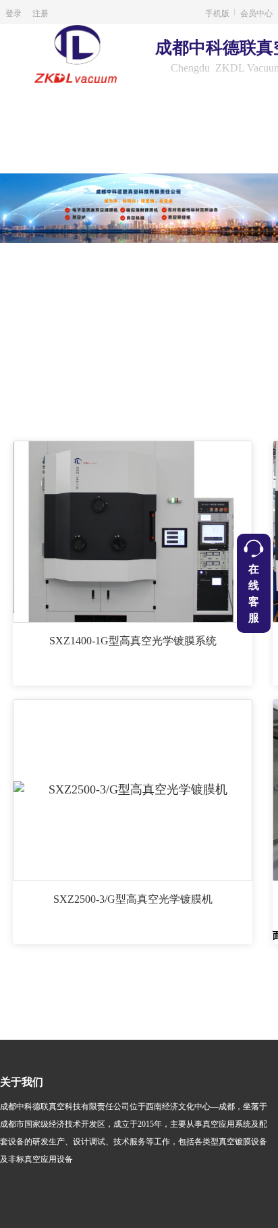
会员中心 (256, 12)
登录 (13, 12)
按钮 (253, 583)
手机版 (217, 12)
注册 (40, 12)
